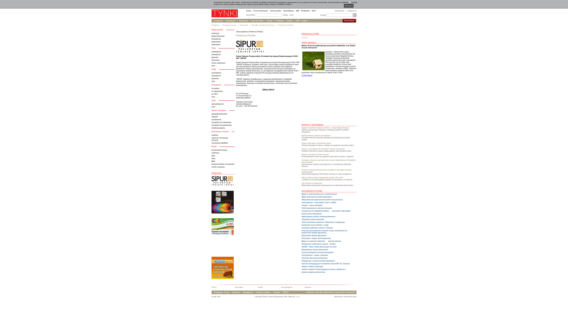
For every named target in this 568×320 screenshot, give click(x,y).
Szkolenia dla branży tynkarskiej (314, 258)
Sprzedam (239, 287)
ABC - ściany (301, 21)
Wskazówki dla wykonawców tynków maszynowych (322, 200)
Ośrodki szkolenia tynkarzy (263, 25)
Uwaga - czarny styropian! (312, 205)
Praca (214, 287)
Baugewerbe (350, 292)
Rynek (289, 21)
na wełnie (215, 88)
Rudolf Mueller (328, 292)
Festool (305, 38)
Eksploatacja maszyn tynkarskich (315, 250)
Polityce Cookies (284, 4)
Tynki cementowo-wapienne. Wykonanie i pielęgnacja (323, 222)
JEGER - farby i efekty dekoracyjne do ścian (319, 247)
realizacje (215, 33)
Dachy (248, 11)
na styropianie (217, 91)
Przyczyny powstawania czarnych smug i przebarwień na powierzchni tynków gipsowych (324, 232)
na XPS (215, 94)
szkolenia (215, 153)
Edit (317, 292)
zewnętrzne (216, 54)
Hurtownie (244, 25)
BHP (213, 161)
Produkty (280, 21)
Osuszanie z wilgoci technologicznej (316, 238)
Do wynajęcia (286, 287)
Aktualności (231, 21)
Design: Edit (216, 296)
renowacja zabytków (220, 143)
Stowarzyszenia (229, 25)
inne (213, 66)
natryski (215, 117)
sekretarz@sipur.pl (243, 104)
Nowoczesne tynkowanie (312, 214)
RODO (286, 292)
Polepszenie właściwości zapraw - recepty (318, 244)
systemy (215, 135)
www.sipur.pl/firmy (243, 98)
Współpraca (248, 292)
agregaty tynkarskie (219, 114)
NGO (314, 11)
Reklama (236, 292)
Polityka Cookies (263, 292)
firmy (213, 158)
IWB (297, 11)
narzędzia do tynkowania (222, 125)
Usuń (291, 15)
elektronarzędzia (218, 128)
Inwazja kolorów (334, 241)
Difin (320, 292)
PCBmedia (305, 11)
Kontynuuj (349, 6)
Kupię (260, 287)
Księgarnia (218, 21)
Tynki (222, 245)
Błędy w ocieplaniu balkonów (313, 241)
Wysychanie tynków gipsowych (314, 236)
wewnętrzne (216, 52)
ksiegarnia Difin (339, 292)
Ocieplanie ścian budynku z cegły (315, 225)
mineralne (216, 60)
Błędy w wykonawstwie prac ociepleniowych (319, 194)
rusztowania (216, 120)
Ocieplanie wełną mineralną (313, 219)
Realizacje (243, 21)
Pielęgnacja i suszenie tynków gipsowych (318, 261)
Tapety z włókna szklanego (312, 266)
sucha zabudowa (218, 63)
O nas (226, 292)
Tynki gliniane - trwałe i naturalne (315, 255)
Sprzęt (269, 21)
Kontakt (276, 292)
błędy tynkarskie (218, 36)
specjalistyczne (218, 104)
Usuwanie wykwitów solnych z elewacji (317, 228)
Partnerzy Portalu (285, 25)
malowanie (216, 45)
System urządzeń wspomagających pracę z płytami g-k (324, 269)
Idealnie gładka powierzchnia (313, 272)
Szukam (307, 287)
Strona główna (242, 32)
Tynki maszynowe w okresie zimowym (317, 208)
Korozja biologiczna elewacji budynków (317, 252)
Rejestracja (339, 11)
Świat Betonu (288, 11)
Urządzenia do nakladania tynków (315, 211)
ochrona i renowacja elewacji (220, 139)
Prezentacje (349, 21)
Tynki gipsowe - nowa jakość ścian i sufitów (319, 202)
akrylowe (215, 78)
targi (213, 156)
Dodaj (285, 15)
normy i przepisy (218, 167)
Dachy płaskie (275, 11)
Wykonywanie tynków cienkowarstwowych (318, 217)
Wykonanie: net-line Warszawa (345, 296)
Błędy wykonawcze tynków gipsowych (317, 197)
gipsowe (215, 57)
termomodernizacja (219, 150)
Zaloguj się (352, 11)
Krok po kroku (257, 21)
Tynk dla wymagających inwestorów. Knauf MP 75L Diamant (326, 264)
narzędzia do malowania (221, 122)
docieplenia (216, 39)
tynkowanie (216, 42)
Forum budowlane (260, 11)
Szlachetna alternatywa (341, 211)
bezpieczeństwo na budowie (223, 164)
